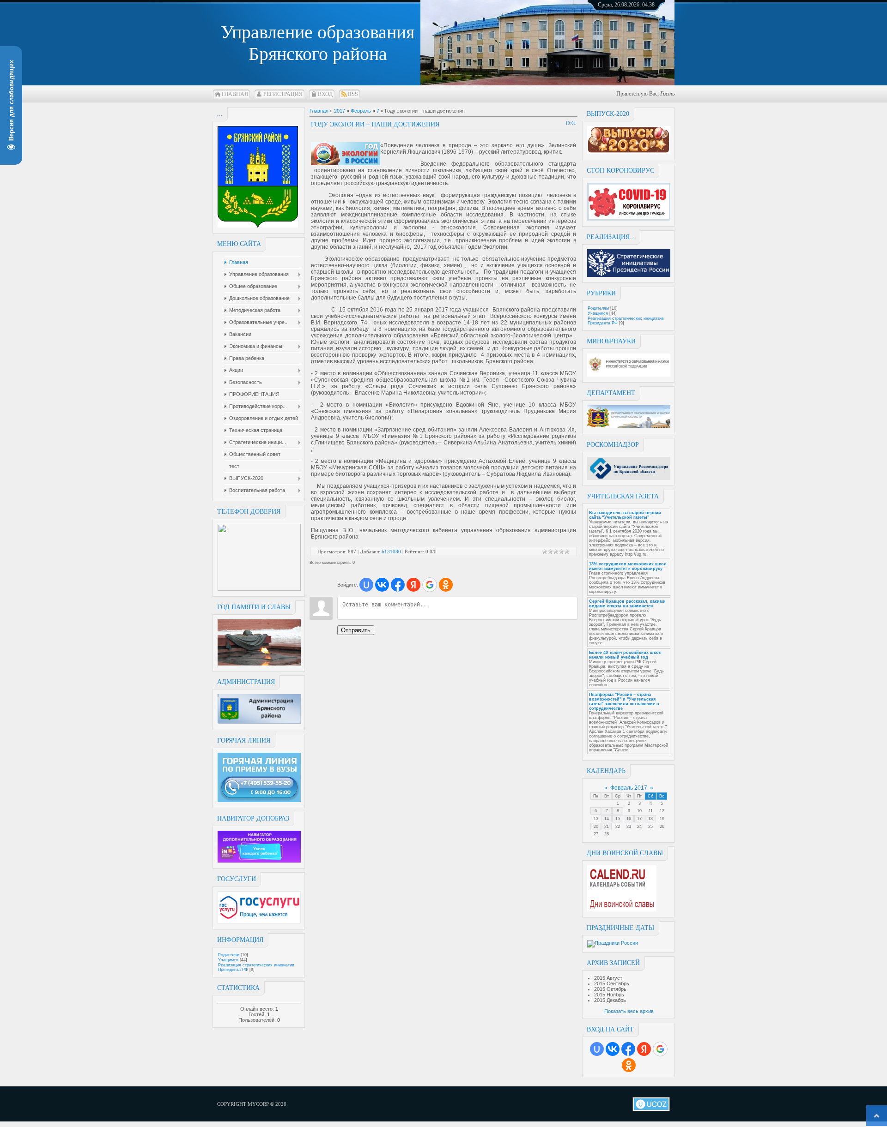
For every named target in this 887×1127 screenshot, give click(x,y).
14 (606, 818)
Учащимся (228, 960)
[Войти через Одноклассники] (629, 1065)
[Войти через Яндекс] (644, 1049)
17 (639, 818)
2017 (339, 111)
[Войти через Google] (660, 1049)
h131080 (391, 551)
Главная (235, 94)
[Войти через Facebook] (628, 1049)
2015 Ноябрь (609, 994)
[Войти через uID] (597, 1049)
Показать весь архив (629, 1011)
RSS (353, 94)
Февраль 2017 (628, 788)
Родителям (228, 955)
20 (596, 826)
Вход (325, 94)
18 (650, 818)
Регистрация (283, 94)
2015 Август (608, 978)
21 (606, 826)
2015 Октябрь (610, 989)
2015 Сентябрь (611, 983)
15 (617, 818)
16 (628, 818)
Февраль (361, 111)
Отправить (356, 630)
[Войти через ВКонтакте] (613, 1049)
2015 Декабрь (610, 1000)
